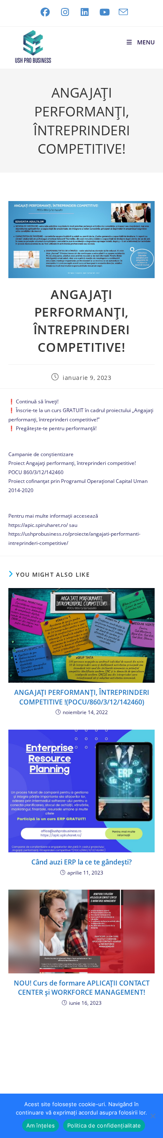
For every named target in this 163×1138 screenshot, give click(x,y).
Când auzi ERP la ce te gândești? (81, 862)
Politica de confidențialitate (104, 1125)
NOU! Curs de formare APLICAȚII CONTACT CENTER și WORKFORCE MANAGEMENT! (82, 987)
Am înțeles (40, 1125)
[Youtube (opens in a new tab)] (105, 12)
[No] (152, 1116)
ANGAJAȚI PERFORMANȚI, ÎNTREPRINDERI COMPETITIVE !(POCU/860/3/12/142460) (81, 697)
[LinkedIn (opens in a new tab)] (85, 12)
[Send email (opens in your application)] (121, 12)
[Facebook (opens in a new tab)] (45, 12)
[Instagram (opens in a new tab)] (65, 12)
